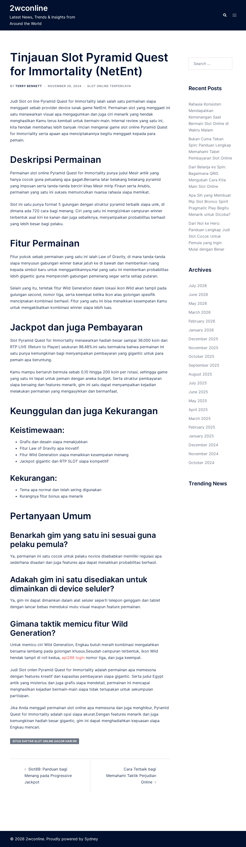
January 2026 (201, 330)
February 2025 (202, 427)
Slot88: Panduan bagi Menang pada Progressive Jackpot (48, 775)
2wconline (29, 8)
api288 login (73, 657)
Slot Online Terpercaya (109, 86)
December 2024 (203, 444)
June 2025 (198, 391)
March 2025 (200, 418)
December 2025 (203, 338)
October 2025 (201, 356)
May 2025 (198, 400)
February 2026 (202, 321)
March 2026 (200, 312)
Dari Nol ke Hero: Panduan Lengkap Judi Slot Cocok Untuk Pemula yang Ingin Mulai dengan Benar (209, 236)
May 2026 (198, 303)
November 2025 (203, 347)
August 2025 (200, 374)
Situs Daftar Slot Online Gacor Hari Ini (44, 741)
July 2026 (198, 285)
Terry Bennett (28, 86)
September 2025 (204, 365)
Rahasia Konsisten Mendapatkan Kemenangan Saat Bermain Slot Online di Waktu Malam (209, 117)
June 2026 (198, 294)
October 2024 (201, 462)
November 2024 (203, 453)
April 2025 (198, 409)
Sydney (91, 838)
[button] (225, 15)
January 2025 (201, 436)
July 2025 (198, 383)
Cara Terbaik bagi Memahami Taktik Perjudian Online (131, 775)
